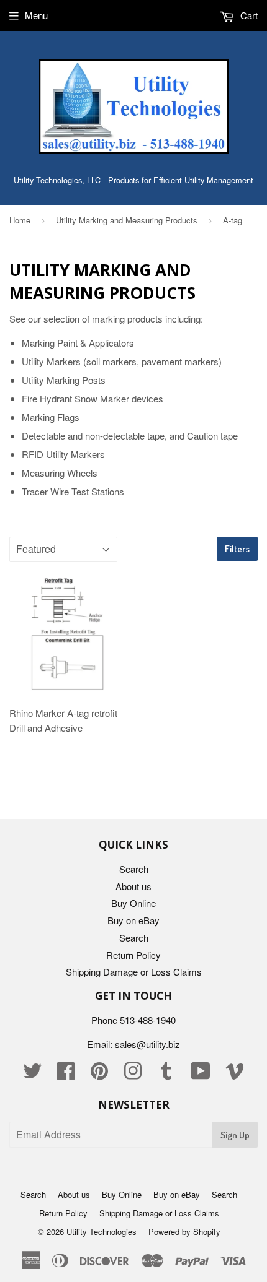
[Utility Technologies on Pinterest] (99, 1074)
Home (19, 220)
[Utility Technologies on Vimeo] (234, 1074)
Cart (248, 15)
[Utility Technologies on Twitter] (32, 1074)
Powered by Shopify (184, 1231)
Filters (237, 549)
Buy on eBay (133, 920)
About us (133, 886)
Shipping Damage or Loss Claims (134, 971)
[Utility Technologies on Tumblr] (166, 1074)
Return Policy (133, 954)
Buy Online (133, 902)
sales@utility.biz (147, 1043)
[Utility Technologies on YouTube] (200, 1074)
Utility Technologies (101, 1231)
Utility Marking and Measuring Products (126, 220)
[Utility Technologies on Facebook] (66, 1074)
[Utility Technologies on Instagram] (133, 1074)
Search (133, 868)
